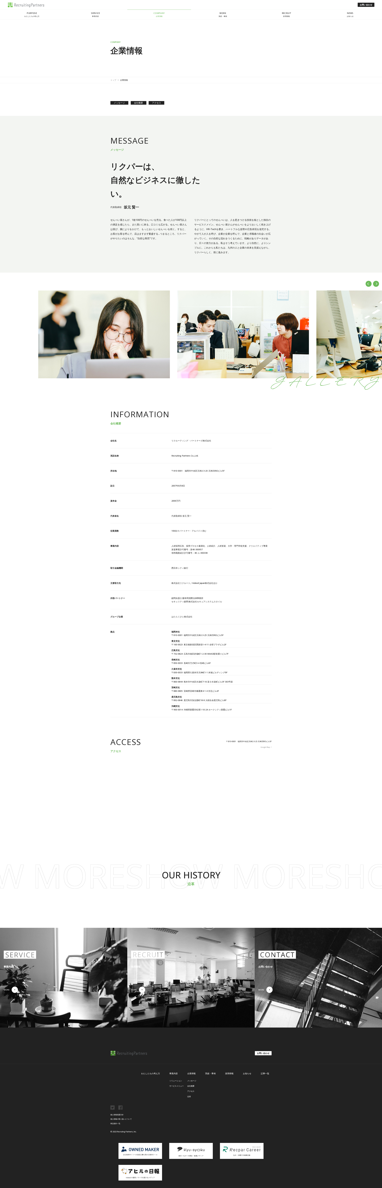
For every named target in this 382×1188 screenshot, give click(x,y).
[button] (369, 284)
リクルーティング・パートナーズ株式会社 (26, 5)
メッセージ (119, 102)
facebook (120, 1107)
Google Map (265, 747)
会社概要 (138, 102)
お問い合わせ (366, 4)
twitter (112, 1107)
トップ (113, 80)
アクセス (156, 102)
